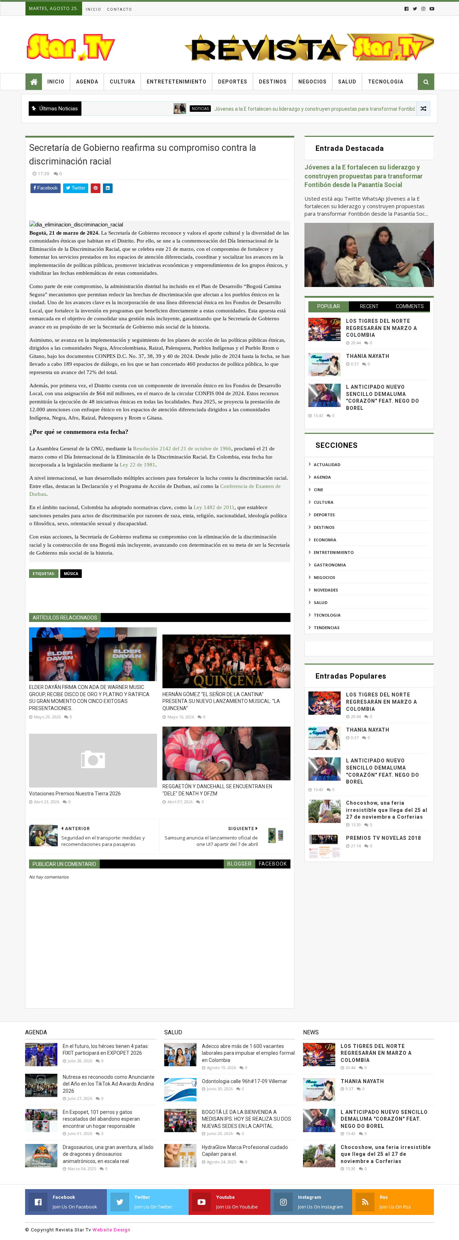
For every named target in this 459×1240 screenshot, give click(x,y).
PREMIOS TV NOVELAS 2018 (383, 838)
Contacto (119, 9)
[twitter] (414, 9)
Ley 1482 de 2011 (214, 507)
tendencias (327, 627)
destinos (324, 527)
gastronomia (330, 565)
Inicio (93, 9)
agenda (322, 477)
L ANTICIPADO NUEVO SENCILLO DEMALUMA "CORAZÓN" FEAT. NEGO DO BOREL (384, 1119)
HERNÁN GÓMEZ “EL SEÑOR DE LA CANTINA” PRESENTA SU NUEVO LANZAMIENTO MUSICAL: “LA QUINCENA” (221, 701)
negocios (324, 577)
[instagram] (423, 9)
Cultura (122, 82)
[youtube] (431, 9)
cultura (323, 502)
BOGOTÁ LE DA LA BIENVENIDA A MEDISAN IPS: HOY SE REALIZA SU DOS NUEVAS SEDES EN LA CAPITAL (246, 1119)
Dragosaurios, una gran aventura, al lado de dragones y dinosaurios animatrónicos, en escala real (108, 1154)
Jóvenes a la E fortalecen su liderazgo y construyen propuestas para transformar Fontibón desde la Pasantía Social (320, 109)
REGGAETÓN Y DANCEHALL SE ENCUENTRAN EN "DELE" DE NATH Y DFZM (217, 790)
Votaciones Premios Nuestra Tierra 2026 (75, 793)
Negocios (312, 82)
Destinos (273, 82)
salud (320, 602)
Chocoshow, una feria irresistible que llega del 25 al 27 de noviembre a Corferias (386, 810)
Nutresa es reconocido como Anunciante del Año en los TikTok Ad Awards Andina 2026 (109, 1084)
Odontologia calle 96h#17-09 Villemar (244, 1081)
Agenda (87, 82)
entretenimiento (334, 552)
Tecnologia (385, 82)
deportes (324, 514)
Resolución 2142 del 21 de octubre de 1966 (182, 448)
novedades (326, 590)
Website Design (112, 1229)
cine (318, 489)
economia (325, 539)
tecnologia (327, 615)
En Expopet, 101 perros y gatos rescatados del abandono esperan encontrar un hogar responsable (101, 1119)
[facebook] (406, 9)
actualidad (327, 464)
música (71, 573)
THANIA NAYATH (367, 356)
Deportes (232, 82)
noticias (175, 108)
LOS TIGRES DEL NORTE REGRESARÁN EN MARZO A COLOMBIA (381, 328)
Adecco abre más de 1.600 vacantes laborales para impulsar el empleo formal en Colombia (248, 1053)
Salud (347, 82)
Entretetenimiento (177, 82)
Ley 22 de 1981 (137, 465)
